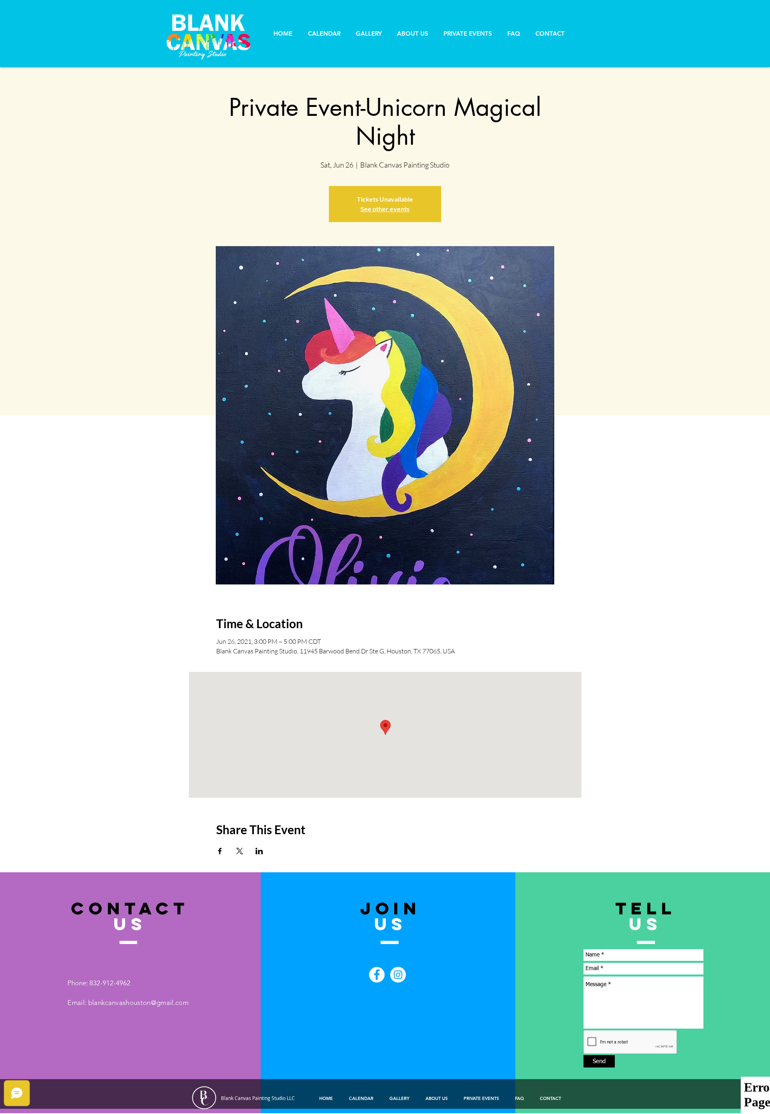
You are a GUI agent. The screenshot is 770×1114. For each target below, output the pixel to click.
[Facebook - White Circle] (377, 975)
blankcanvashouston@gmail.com (138, 1003)
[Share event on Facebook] (220, 851)
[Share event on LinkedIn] (259, 851)
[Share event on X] (239, 851)
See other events (385, 208)
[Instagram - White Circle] (398, 975)
